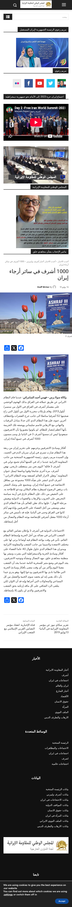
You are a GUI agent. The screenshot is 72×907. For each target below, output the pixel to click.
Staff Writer (43, 287)
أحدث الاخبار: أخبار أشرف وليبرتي (41, 261)
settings (8, 894)
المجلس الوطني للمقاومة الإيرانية (49, 187)
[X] (13, 348)
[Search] (7, 17)
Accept (62, 901)
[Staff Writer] (55, 287)
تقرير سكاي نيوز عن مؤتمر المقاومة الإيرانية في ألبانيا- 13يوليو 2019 (54, 628)
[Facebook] (20, 348)
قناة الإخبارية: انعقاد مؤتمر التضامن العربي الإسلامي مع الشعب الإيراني (19, 628)
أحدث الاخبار (63, 261)
